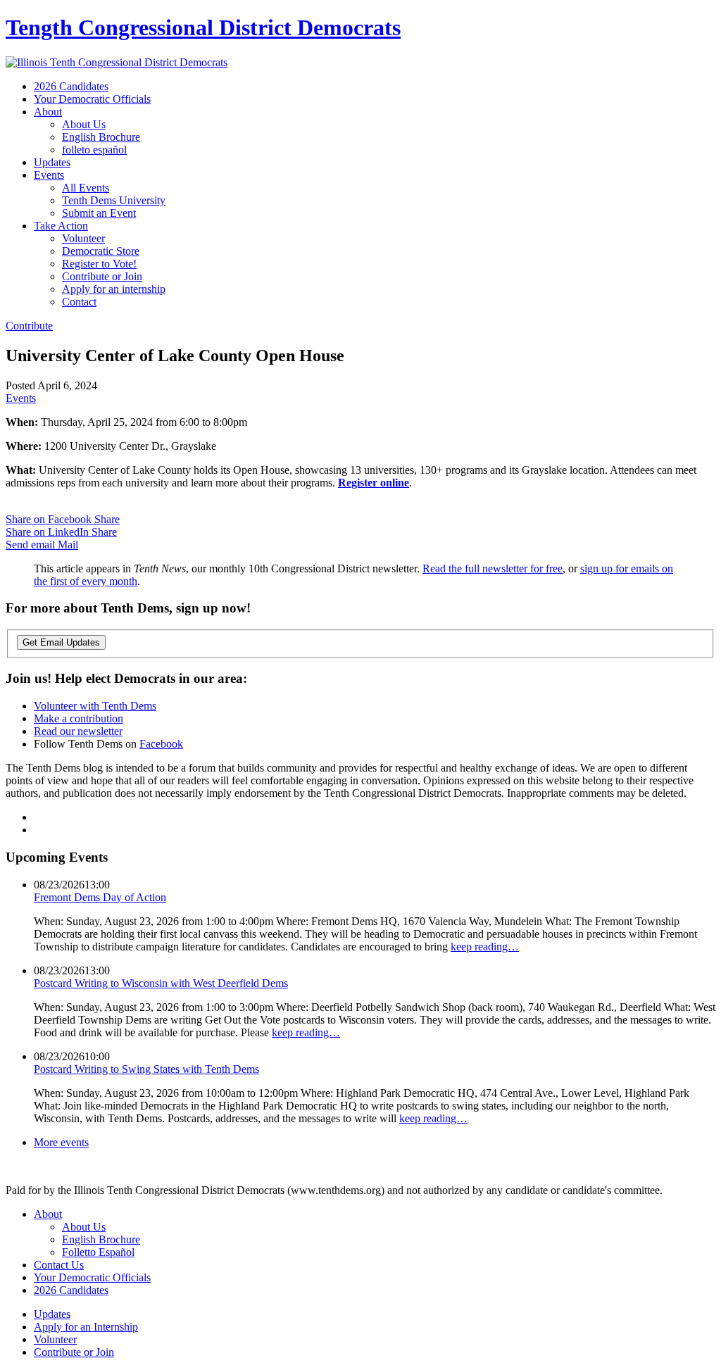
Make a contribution (78, 718)
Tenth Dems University (113, 200)
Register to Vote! (99, 264)
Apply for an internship (113, 289)
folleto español (94, 150)
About (48, 112)
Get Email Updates (61, 642)
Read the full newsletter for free (492, 568)
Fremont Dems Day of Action (100, 897)
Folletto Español (98, 1252)
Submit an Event (99, 213)
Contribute (29, 326)
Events (49, 175)
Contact (79, 302)
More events (61, 1142)
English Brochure (101, 137)
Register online (373, 483)
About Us (84, 124)
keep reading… (485, 947)
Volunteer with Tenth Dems (95, 706)
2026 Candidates (71, 86)
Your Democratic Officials (92, 99)
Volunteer (83, 238)
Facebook (161, 744)
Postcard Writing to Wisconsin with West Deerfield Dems (161, 983)
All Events (85, 188)
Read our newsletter (78, 731)
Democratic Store (100, 251)
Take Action (61, 226)
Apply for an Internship (86, 1327)
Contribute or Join (102, 276)
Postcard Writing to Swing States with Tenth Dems (146, 1069)
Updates (52, 162)
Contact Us (59, 1265)
